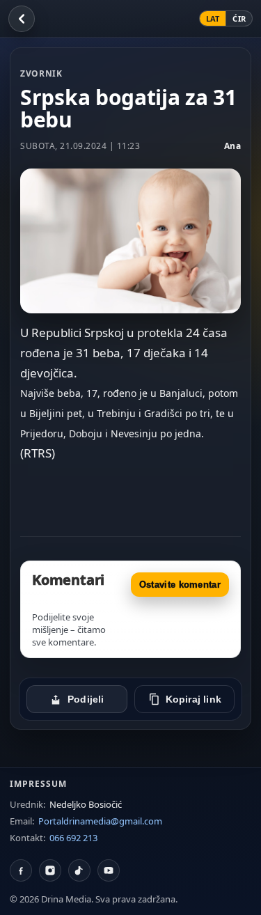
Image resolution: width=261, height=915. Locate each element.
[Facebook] (21, 870)
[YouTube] (108, 870)
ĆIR (239, 18)
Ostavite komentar (180, 584)
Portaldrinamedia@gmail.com (100, 821)
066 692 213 (73, 837)
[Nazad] (21, 19)
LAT (213, 18)
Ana (233, 146)
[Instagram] (50, 870)
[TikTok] (79, 870)
